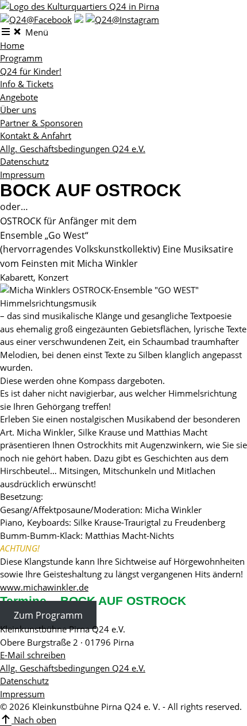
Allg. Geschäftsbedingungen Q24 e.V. (72, 148)
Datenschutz (24, 161)
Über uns (18, 109)
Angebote (19, 97)
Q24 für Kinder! (30, 71)
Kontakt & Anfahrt (35, 135)
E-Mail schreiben (32, 655)
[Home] (79, 6)
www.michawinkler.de (44, 587)
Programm (21, 58)
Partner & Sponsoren (41, 123)
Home (12, 45)
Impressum (22, 174)
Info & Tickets (26, 84)
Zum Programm (48, 615)
